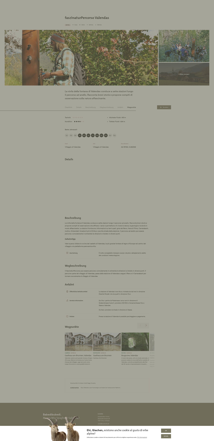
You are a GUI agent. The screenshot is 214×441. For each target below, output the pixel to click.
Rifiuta (166, 436)
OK (166, 430)
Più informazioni (142, 437)
